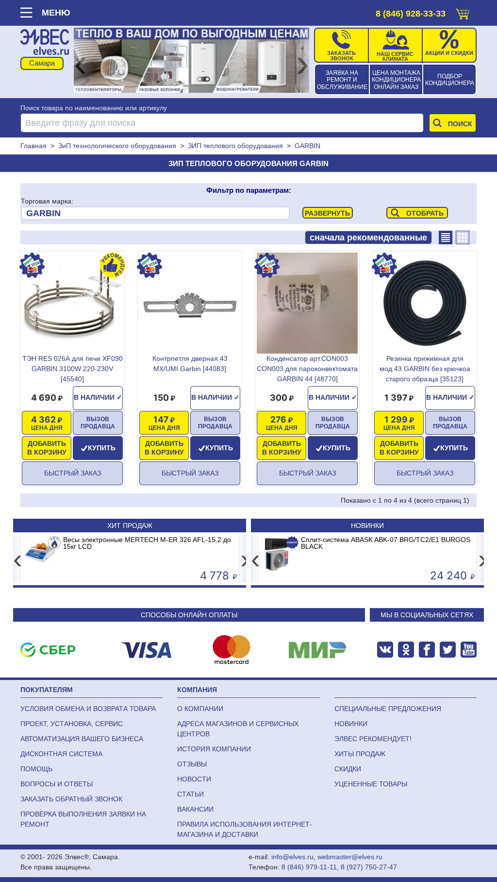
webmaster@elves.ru (349, 857)
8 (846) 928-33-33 (411, 13)
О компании (200, 708)
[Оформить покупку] (462, 11)
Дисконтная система (61, 754)
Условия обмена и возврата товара (88, 708)
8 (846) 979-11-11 (309, 867)
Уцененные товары (370, 784)
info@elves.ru (292, 857)
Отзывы (192, 764)
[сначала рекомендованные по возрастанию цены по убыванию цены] (368, 237)
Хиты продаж (359, 754)
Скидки (347, 769)
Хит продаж (129, 525)
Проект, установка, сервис (71, 724)
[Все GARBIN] (155, 213)
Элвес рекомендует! (373, 739)
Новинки (367, 525)
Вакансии (195, 809)
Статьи (190, 794)
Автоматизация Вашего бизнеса (81, 739)
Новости (194, 779)
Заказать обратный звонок (71, 799)
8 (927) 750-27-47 (369, 867)
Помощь (36, 769)
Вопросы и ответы (56, 784)
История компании (214, 749)
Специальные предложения (387, 708)
